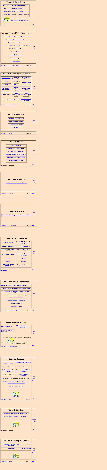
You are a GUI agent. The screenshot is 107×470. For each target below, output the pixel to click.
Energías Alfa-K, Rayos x (23, 264)
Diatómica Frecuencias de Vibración (8, 250)
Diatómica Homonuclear (8, 246)
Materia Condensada (13, 310)
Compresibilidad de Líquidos (16, 121)
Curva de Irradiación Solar (16, 160)
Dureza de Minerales (23, 413)
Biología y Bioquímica (23, 14)
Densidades (11, 118)
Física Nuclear (6, 14)
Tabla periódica (17, 342)
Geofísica (20, 11)
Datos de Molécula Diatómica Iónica (23, 242)
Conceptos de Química (34, 379)
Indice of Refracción (16, 145)
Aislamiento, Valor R (26, 83)
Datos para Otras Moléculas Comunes (23, 370)
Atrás (33, 24)
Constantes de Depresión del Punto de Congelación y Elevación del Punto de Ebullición (16, 382)
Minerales (23, 416)
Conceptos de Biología (34, 451)
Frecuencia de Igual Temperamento (11, 215)
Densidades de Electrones (20, 285)
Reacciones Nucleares (6, 326)
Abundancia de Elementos (10, 413)
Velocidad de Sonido (25, 215)
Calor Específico (6, 78)
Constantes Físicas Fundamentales (19, 18)
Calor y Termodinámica (13, 104)
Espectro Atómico (8, 242)
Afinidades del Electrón (8, 254)
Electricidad (15, 5)
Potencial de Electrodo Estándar (23, 375)
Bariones (23, 261)
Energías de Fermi (6, 285)
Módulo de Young (19, 118)
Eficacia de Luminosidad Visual (16, 148)
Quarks (8, 258)
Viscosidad (16, 127)
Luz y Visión (11, 165)
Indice (34, 11)
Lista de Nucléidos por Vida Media (7, 331)
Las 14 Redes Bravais (16, 306)
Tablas (34, 48)
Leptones (23, 258)
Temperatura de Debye (26, 88)
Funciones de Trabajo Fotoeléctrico (8, 265)
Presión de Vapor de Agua (16, 78)
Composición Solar (22, 183)
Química (14, 14)
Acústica (20, 8)
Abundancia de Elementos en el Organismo (11, 444)
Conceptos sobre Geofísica (34, 420)
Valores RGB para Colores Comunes (16, 157)
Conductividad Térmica (26, 78)
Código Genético (11, 448)
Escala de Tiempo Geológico (11, 416)
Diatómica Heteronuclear (23, 246)
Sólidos (13, 11)
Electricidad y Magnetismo (14, 65)
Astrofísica (11, 193)
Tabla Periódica (7, 21)
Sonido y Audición (12, 225)
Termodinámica (22, 5)
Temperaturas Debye (16, 303)
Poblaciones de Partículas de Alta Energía (23, 254)
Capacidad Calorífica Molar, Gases (6, 83)
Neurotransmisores (26, 444)
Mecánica (5, 5)
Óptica (5, 8)
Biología (10, 461)
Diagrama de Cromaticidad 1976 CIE (16, 151)
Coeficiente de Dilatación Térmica (16, 83)
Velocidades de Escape (11, 183)
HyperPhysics (4, 24)
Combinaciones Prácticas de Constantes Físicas (19, 20)
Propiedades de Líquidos (16, 124)
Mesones (8, 261)
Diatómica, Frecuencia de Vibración (8, 370)
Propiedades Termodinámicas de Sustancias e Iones (16, 378)
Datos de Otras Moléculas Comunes (23, 250)
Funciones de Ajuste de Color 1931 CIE (16, 154)
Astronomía (15, 8)
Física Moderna (7, 11)
